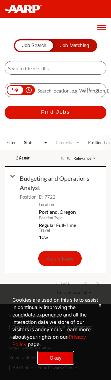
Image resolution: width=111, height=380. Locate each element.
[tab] (34, 45)
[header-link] (26, 9)
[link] (55, 220)
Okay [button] (56, 358)
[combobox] (52, 68)
